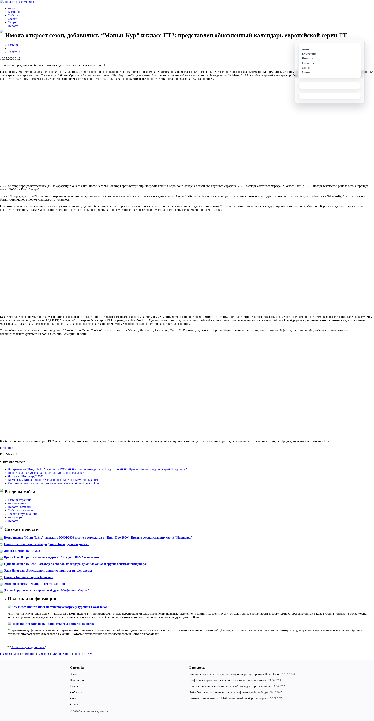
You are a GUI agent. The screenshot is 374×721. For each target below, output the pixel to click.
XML (90, 653)
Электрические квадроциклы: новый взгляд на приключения (230, 686)
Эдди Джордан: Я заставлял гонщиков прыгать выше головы (48, 570)
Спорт (12, 22)
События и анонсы (20, 510)
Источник (6, 447)
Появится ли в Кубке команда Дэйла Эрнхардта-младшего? (47, 472)
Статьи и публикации (22, 514)
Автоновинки (17, 503)
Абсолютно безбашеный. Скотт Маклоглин (34, 583)
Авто (11, 8)
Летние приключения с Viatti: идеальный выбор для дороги (228, 698)
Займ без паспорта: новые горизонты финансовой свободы (228, 692)
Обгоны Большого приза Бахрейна (28, 577)
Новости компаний (20, 507)
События (14, 15)
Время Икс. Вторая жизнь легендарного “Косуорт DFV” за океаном (53, 479)
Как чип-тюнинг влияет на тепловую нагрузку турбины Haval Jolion (53, 483)
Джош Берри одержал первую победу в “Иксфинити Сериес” (47, 590)
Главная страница (19, 500)
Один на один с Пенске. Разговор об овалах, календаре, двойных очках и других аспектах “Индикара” (75, 564)
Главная (13, 45)
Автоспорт (15, 517)
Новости (13, 25)
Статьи (12, 18)
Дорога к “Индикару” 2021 (26, 476)
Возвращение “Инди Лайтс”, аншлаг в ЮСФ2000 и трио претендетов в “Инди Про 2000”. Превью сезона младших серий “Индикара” (97, 469)
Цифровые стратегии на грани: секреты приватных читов (52, 623)
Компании (15, 11)
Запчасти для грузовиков (28, 647)
